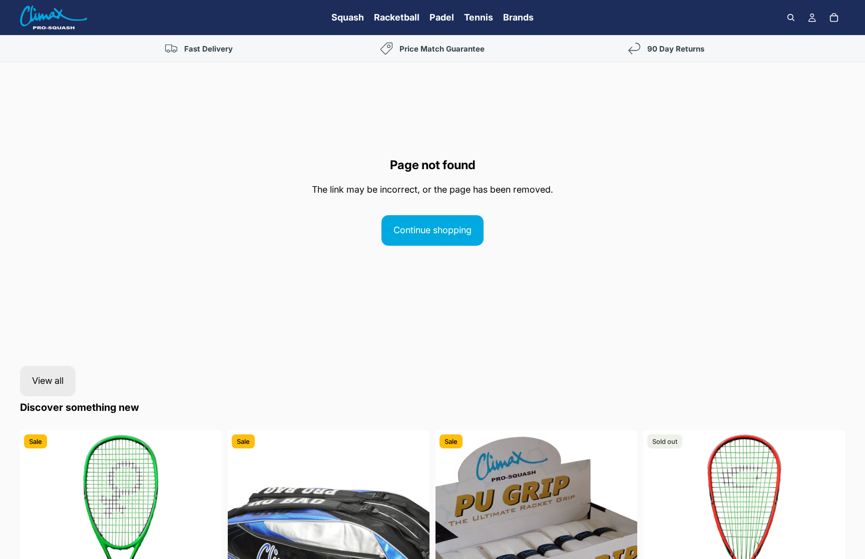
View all (48, 380)
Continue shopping (432, 230)
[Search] (791, 18)
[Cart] (834, 18)
